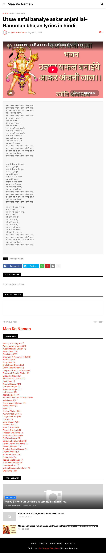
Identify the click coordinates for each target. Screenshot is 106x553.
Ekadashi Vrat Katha (14, 378)
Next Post (97, 322)
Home (5, 13)
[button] (4, 4)
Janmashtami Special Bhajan (18, 397)
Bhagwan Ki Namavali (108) (17, 357)
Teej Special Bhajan (13, 460)
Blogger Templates (69, 548)
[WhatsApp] (42, 266)
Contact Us (70, 543)
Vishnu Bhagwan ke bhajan (16, 468)
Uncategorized (11, 465)
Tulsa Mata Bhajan (12, 462)
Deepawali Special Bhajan (16, 373)
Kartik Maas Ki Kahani (14, 403)
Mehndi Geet (10, 424)
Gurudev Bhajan (11, 386)
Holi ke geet (10, 392)
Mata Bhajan (11, 422)
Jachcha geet (11, 395)
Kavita (7, 408)
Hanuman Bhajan (17, 13)
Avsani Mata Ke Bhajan (14, 349)
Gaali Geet (9, 381)
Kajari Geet (9, 400)
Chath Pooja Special (13, 367)
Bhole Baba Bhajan (13, 365)
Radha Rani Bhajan (13, 435)
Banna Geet (10, 351)
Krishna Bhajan (11, 411)
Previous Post (10, 322)
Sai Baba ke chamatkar (15, 441)
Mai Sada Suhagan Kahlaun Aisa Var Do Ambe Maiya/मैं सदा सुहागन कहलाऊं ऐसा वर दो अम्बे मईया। (58, 526)
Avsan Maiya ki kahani (14, 346)
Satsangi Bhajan (12, 446)
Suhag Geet (10, 457)
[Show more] (58, 266)
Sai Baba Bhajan (12, 438)
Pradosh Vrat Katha (13, 433)
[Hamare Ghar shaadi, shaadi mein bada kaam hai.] (9, 516)
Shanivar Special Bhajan (15, 449)
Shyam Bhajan (11, 451)
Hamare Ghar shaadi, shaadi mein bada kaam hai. (41, 513)
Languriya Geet (12, 416)
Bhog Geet (9, 362)
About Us (43, 543)
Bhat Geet (9, 359)
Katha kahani (10, 405)
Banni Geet (10, 354)
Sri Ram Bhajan (11, 454)
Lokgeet (8, 419)
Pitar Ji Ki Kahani (12, 430)
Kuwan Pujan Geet (12, 414)
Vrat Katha (10, 471)
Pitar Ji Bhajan (11, 427)
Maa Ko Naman (20, 4)
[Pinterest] (47, 266)
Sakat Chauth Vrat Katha (15, 443)
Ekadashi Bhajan (12, 376)
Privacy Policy (56, 543)
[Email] (53, 266)
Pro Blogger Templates (49, 548)
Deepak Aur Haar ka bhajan (17, 370)
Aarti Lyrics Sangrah (13, 343)
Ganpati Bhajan (12, 384)
